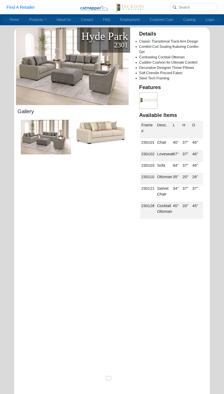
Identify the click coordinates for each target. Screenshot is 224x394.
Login (210, 19)
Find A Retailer (21, 7)
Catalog (189, 19)
